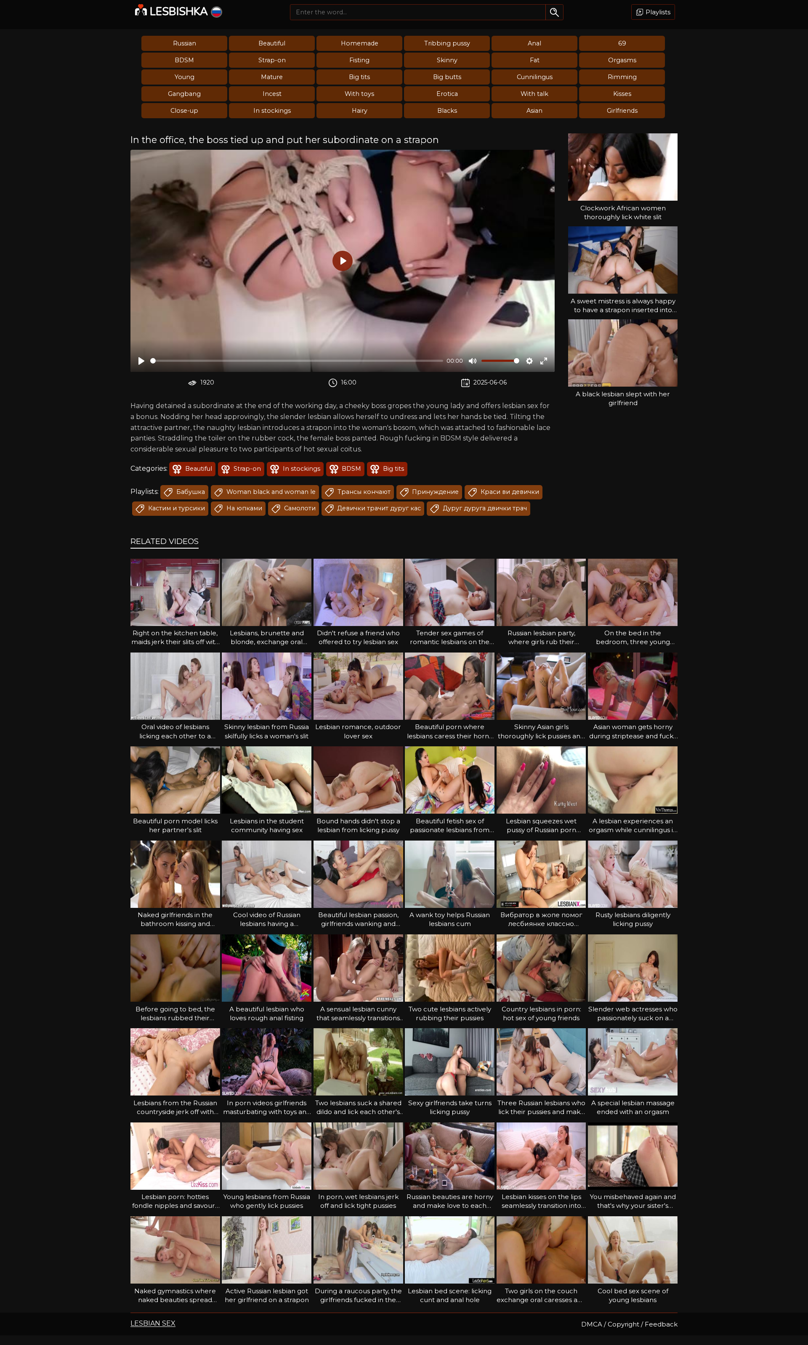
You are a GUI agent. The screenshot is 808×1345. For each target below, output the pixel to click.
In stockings (272, 110)
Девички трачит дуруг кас (378, 508)
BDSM (184, 60)
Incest (272, 94)
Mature (272, 77)
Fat (535, 60)
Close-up (184, 110)
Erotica (447, 94)
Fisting (359, 60)
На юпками (243, 508)
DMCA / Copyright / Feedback (629, 1324)
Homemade (359, 43)
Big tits (359, 77)
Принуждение (434, 492)
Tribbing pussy (447, 43)
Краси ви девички (509, 492)
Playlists (657, 12)
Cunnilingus (535, 77)
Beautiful (271, 43)
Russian (184, 43)
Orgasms (622, 60)
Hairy (359, 110)
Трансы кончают (363, 492)
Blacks (447, 110)
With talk (534, 94)
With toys (359, 94)
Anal (534, 43)
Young (184, 77)
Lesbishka (179, 11)
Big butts (447, 77)
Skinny (447, 60)
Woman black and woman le (270, 492)
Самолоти (299, 508)
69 (622, 43)
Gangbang (184, 94)
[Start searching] (554, 12)
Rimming (622, 77)
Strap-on (272, 60)
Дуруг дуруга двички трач (484, 508)
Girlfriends (622, 110)
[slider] (296, 361)
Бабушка (190, 492)
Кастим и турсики (175, 508)
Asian (534, 110)
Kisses (622, 94)
